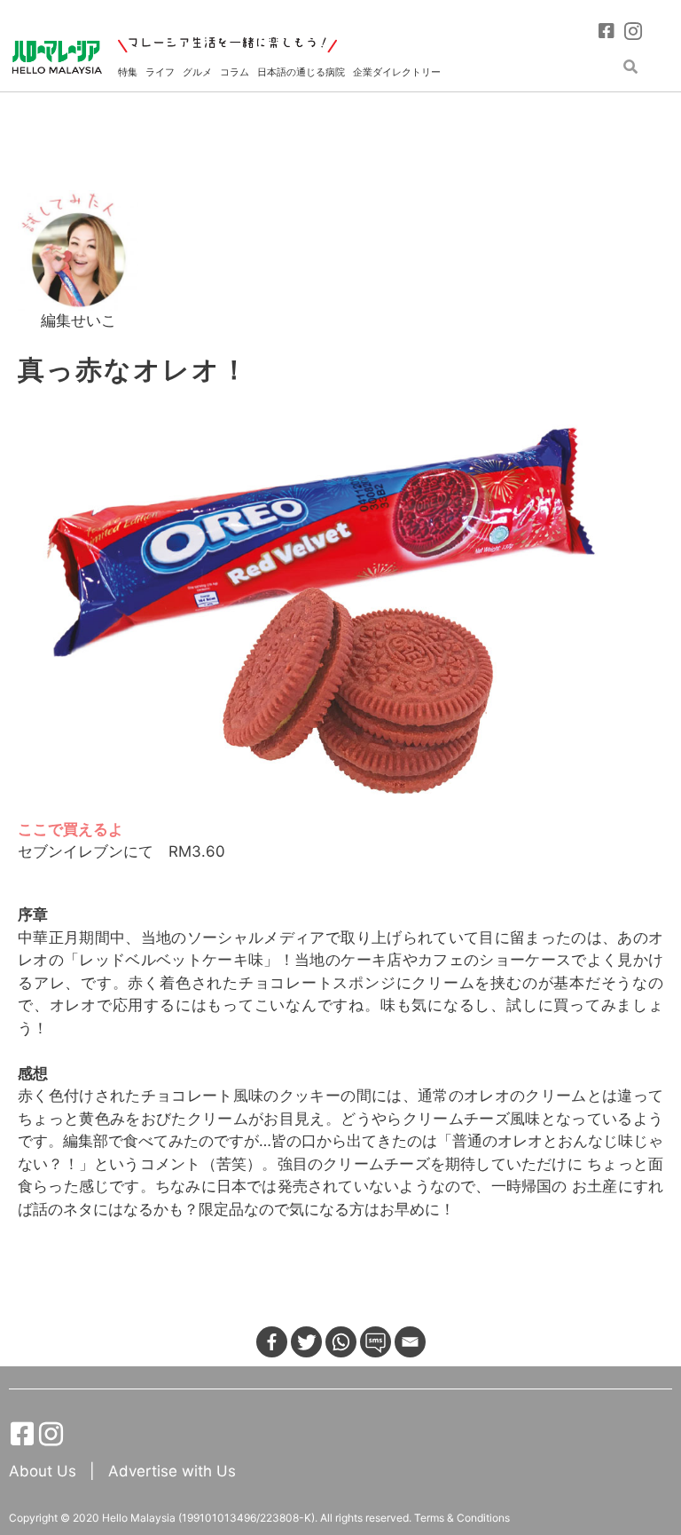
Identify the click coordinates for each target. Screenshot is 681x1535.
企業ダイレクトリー (397, 72)
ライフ (160, 72)
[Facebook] (271, 1341)
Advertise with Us (172, 1471)
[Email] (410, 1341)
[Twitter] (306, 1341)
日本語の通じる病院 (301, 72)
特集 (127, 72)
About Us (45, 1471)
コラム (234, 72)
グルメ (197, 72)
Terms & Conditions (462, 1517)
